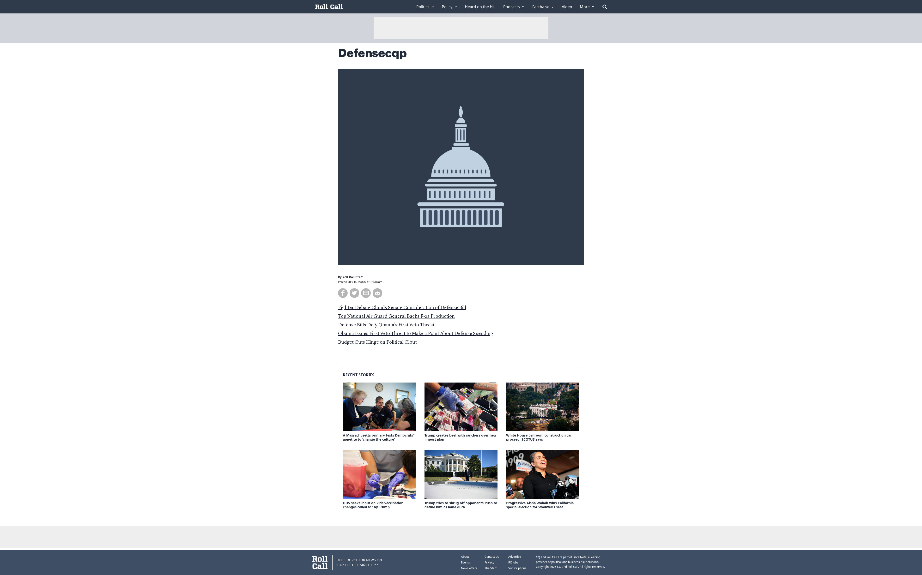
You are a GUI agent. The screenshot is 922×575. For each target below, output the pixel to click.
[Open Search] (604, 6)
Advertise (514, 557)
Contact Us (492, 557)
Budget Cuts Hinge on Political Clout (377, 342)
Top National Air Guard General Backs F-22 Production (396, 316)
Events (465, 562)
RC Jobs (513, 562)
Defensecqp (372, 53)
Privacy (489, 562)
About (465, 557)
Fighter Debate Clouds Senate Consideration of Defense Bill (402, 307)
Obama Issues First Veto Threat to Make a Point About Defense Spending (415, 333)
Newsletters (469, 568)
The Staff (491, 568)
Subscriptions (517, 568)
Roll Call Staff (352, 277)
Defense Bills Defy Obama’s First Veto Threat (386, 325)
